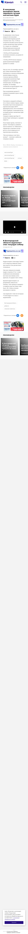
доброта (6, 306)
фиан (5, 161)
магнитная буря (8, 152)
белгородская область (10, 303)
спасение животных (9, 308)
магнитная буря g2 (9, 158)
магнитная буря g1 (9, 155)
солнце (20, 158)
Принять (14, 922)
